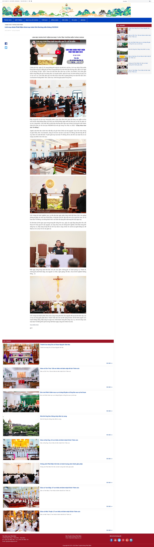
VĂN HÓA (65, 20)
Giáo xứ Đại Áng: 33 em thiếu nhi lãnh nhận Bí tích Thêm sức (59, 440)
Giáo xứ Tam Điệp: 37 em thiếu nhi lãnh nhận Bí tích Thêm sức (59, 487)
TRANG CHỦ (8, 24)
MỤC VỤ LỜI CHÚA (32, 20)
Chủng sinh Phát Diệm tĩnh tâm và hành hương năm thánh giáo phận (61, 464)
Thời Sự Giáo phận (17, 24)
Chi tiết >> (109, 363)
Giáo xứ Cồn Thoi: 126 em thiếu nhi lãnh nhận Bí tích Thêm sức (59, 368)
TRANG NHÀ (8, 20)
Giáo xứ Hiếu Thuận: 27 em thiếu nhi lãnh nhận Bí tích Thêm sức (60, 511)
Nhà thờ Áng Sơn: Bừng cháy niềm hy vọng (53, 416)
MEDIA (83, 20)
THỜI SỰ (45, 20)
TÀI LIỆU (74, 20)
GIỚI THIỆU (18, 20)
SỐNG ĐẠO (54, 20)
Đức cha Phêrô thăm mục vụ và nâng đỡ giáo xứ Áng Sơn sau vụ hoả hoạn (63, 392)
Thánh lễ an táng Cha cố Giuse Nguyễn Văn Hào (55, 344)
